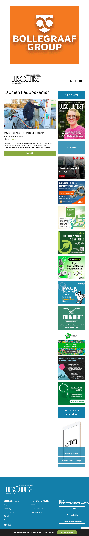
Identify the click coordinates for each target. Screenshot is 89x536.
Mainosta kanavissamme (72, 521)
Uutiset (14, 139)
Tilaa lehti (72, 509)
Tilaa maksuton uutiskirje (71, 461)
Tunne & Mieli (37, 512)
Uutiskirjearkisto (71, 454)
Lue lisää (29, 153)
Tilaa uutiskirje (72, 515)
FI (75, 81)
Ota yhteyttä (9, 512)
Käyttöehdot (9, 516)
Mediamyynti (9, 509)
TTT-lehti (35, 505)
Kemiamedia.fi (37, 509)
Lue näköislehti (71, 147)
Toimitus (7, 505)
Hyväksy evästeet (66, 532)
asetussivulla (49, 532)
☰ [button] (80, 80)
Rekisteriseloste (10, 520)
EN (70, 81)
